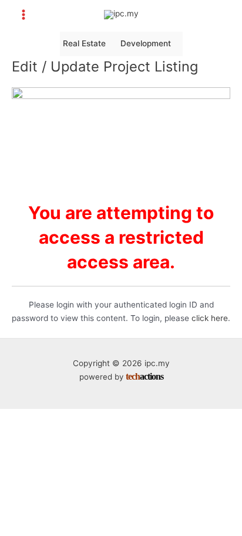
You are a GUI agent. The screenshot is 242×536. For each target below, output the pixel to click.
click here (209, 318)
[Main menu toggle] (24, 15)
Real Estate (84, 43)
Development (145, 43)
